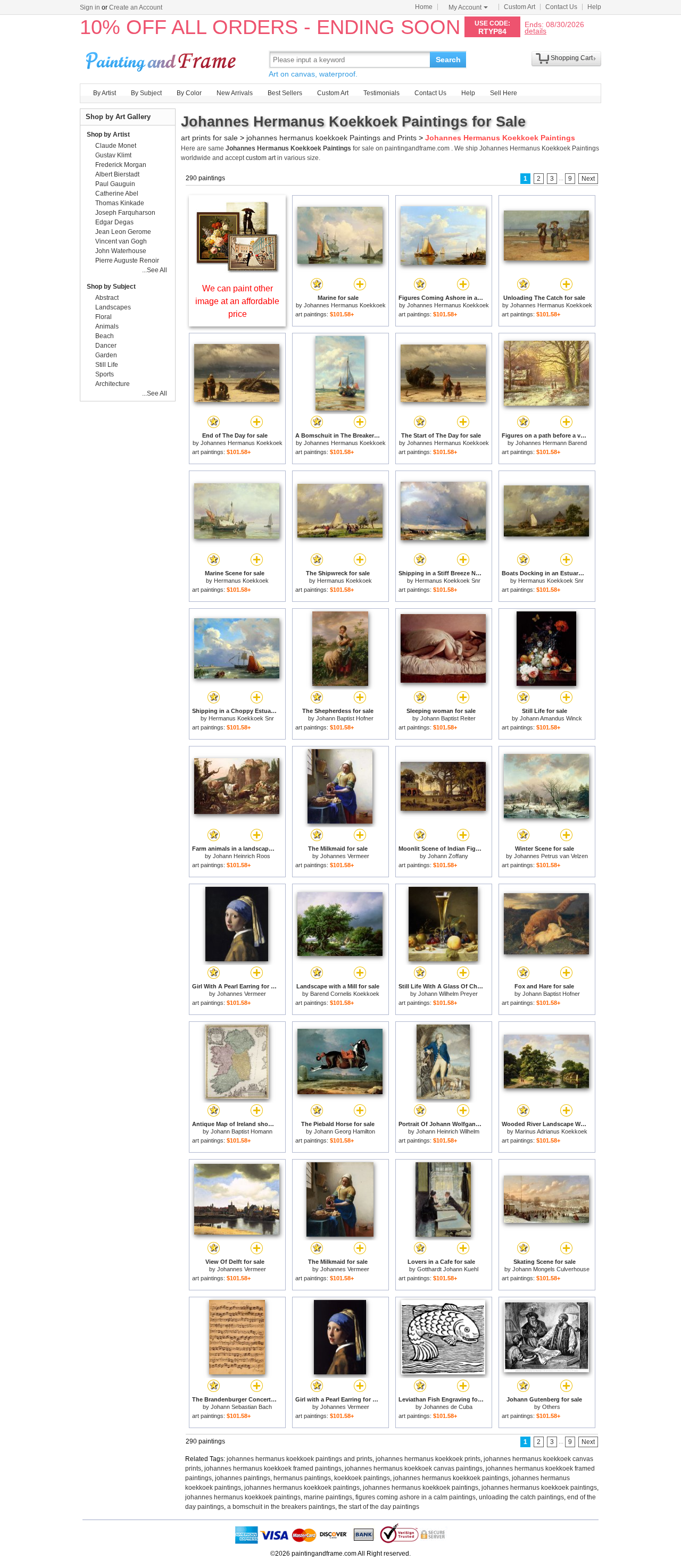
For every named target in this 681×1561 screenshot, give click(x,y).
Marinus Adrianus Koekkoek (551, 1131)
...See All (154, 270)
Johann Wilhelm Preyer (448, 994)
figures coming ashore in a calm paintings (415, 1497)
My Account (465, 7)
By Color (189, 93)
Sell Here (503, 93)
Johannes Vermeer (344, 856)
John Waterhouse (120, 251)
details (535, 30)
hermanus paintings (302, 1478)
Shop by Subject (111, 286)
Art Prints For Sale (162, 59)
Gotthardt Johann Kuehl (447, 1269)
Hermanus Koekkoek (241, 580)
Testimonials (381, 93)
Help (594, 7)
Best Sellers (285, 93)
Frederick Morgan (120, 165)
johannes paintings (242, 1478)
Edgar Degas (114, 222)
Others (551, 1407)
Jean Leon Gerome (123, 232)
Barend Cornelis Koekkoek (344, 994)
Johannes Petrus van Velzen (551, 856)
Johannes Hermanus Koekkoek (345, 305)
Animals (107, 326)
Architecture (112, 384)
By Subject (146, 93)
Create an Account (135, 7)
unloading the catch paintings (521, 1497)
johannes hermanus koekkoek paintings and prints (299, 1459)
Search (448, 59)
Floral (103, 317)
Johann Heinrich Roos (241, 856)
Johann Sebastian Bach (241, 1407)
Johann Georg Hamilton (344, 1131)
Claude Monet (115, 145)
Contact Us (561, 7)
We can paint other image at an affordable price (237, 301)
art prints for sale (209, 137)
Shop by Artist (108, 134)
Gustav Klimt (113, 155)
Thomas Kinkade (119, 203)
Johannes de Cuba (447, 1407)
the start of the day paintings (378, 1506)
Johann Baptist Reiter (448, 718)
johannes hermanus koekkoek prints (428, 1459)
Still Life (106, 364)
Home (424, 7)
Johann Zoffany (448, 856)
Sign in (90, 7)
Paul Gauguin (115, 184)
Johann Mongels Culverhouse (550, 1269)
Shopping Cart (572, 58)
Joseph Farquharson (125, 212)
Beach (104, 336)
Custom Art (519, 7)
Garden (106, 355)
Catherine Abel (116, 193)
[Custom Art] (237, 270)
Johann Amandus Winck (551, 718)
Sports (104, 374)
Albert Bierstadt (117, 174)
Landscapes (113, 307)
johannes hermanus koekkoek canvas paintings (414, 1468)
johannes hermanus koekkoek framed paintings (273, 1468)
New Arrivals (235, 93)
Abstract (107, 297)
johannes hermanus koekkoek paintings (451, 1478)
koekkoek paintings (362, 1478)
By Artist (104, 93)
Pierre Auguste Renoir (127, 260)
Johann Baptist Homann (241, 1131)
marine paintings (328, 1497)
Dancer (106, 345)
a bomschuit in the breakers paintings (281, 1506)
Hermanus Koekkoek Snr (447, 580)
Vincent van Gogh (121, 241)
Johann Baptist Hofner (344, 718)
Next (588, 178)
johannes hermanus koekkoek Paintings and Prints (331, 137)
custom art (261, 158)
